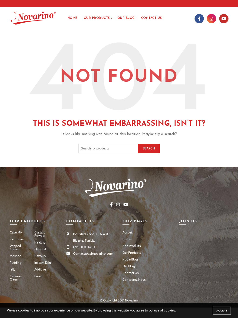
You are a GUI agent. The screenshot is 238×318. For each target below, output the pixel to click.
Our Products (97, 18)
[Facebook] (199, 18)
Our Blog (126, 18)
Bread (38, 276)
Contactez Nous (134, 279)
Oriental (40, 249)
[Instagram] (211, 18)
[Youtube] (223, 18)
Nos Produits (131, 246)
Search (149, 148)
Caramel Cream (16, 277)
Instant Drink (43, 262)
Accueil (127, 232)
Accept (221, 310)
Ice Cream (17, 239)
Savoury (40, 256)
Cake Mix (16, 232)
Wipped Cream (15, 247)
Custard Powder (39, 234)
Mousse (15, 256)
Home (72, 18)
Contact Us (130, 273)
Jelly (12, 269)
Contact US (151, 18)
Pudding (15, 262)
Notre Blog (130, 259)
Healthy (39, 242)
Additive (40, 269)
